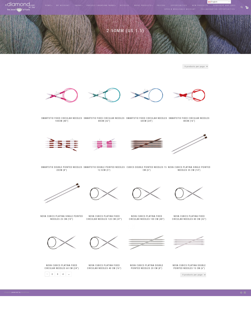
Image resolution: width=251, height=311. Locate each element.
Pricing (161, 5)
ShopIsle (7, 292)
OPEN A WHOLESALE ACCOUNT (180, 9)
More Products (143, 5)
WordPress (25, 292)
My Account (63, 5)
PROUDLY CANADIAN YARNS (101, 5)
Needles (124, 5)
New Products (200, 5)
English (213, 2)
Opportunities (179, 5)
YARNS (78, 5)
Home (48, 5)
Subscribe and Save (224, 5)
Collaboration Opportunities (218, 9)
